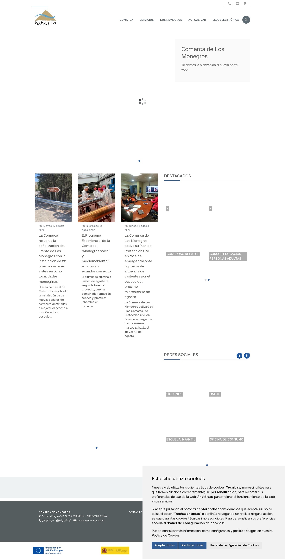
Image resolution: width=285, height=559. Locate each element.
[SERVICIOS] (96, 365)
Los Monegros (171, 19)
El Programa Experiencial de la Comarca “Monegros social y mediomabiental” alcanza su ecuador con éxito (96, 253)
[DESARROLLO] (139, 365)
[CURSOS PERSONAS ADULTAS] (96, 357)
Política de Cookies (166, 535)
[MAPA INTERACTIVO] (53, 357)
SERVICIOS (147, 19)
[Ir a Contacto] (237, 3)
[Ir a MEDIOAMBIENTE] (245, 3)
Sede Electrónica (225, 19)
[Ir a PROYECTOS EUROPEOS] (229, 3)
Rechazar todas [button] (192, 545)
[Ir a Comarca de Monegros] (45, 18)
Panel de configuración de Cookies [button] (234, 545)
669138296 (65, 520)
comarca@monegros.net (90, 520)
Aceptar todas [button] (164, 545)
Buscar (246, 20)
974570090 (47, 520)
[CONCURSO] (139, 354)
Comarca (126, 19)
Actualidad (197, 19)
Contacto (135, 512)
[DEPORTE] (53, 365)
